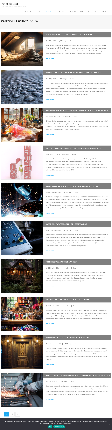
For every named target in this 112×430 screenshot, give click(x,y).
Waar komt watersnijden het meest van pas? (66, 224)
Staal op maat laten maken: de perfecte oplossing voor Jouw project (78, 376)
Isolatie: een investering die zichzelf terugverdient (70, 35)
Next (17, 414)
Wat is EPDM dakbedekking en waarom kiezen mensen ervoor (73, 73)
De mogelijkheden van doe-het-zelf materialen (67, 300)
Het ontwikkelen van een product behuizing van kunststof (73, 148)
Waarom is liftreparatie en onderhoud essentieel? (69, 338)
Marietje (64, 41)
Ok (50, 427)
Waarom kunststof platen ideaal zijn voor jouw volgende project (77, 110)
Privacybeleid (59, 427)
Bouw (72, 41)
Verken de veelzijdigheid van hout (62, 262)
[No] (109, 424)
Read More (50, 59)
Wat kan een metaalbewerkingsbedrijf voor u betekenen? (72, 186)
